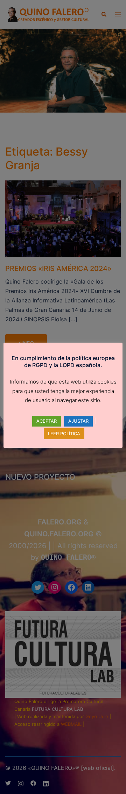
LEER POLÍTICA (64, 433)
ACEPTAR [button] (46, 421)
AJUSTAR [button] (78, 421)
